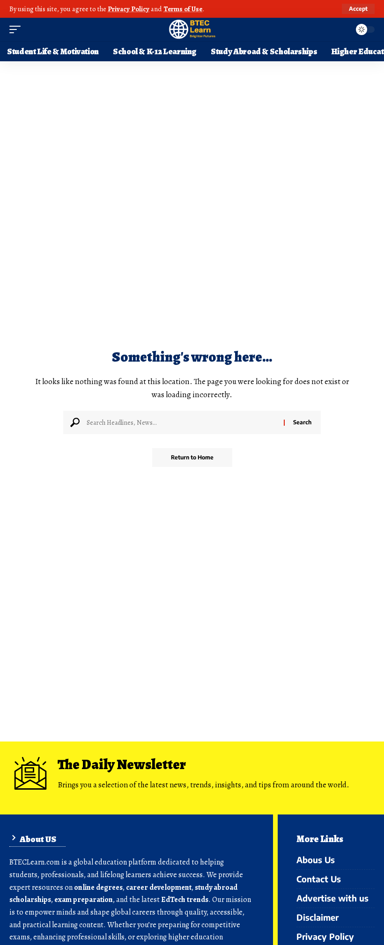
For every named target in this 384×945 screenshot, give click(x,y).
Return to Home (192, 457)
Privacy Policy (128, 9)
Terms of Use (182, 9)
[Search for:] (182, 422)
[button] (358, 9)
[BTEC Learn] (192, 29)
